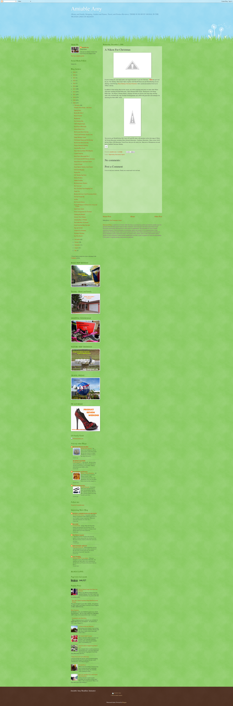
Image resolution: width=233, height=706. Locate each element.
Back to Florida (78, 116)
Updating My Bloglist (79, 214)
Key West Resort (78, 236)
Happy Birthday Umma (80, 137)
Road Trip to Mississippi (80, 126)
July (76, 250)
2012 (74, 92)
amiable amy (85, 47)
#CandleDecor (82, 665)
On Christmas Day (78, 121)
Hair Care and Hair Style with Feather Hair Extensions (88, 675)
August (76, 248)
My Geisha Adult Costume (85, 636)
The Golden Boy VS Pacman (81, 222)
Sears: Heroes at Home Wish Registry (83, 151)
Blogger (124, 702)
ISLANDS (75, 524)
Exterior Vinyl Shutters (80, 217)
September (77, 245)
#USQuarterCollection (86, 448)
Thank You (77, 191)
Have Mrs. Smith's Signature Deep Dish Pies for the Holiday (85, 601)
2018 (74, 75)
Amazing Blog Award (79, 148)
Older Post (158, 216)
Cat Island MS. (76, 525)
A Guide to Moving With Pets (86, 626)
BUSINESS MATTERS (79, 461)
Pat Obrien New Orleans (79, 515)
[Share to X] (130, 152)
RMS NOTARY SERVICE (80, 546)
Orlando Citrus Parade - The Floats (83, 107)
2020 (74, 72)
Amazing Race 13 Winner (80, 220)
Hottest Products (78, 178)
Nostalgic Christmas (79, 233)
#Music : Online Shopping (87, 473)
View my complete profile (77, 56)
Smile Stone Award (79, 209)
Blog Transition (75, 610)
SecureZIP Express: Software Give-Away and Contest (85, 205)
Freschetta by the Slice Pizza (79, 618)
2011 (74, 94)
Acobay (76, 199)
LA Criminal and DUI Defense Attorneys (84, 159)
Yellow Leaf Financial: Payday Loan (83, 134)
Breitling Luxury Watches (80, 183)
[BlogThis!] (129, 152)
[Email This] (127, 152)
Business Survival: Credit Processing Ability (85, 194)
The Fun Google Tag (79, 196)
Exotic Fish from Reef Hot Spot (82, 225)
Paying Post (77, 172)
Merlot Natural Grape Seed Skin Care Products (88, 590)
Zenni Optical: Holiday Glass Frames (83, 167)
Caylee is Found (78, 164)
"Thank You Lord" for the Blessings (80, 657)
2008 (74, 103)
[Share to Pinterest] (134, 152)
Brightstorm (77, 118)
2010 (74, 97)
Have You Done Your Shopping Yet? (83, 188)
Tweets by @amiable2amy (77, 505)
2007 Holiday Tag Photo (80, 175)
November (77, 239)
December (77, 105)
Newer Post (107, 216)
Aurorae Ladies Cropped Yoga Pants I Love (88, 646)
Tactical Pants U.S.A (79, 129)
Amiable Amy (86, 8)
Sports (123, 154)
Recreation (118, 154)
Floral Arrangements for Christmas (83, 211)
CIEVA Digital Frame (79, 124)
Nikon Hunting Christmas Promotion (127, 83)
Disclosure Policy (107, 225)
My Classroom (77, 186)
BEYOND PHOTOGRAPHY (80, 447)
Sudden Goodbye (78, 180)
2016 (74, 80)
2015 (74, 83)
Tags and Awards (78, 228)
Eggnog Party (77, 110)
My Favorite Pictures (79, 202)
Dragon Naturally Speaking (81, 145)
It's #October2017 (77, 462)
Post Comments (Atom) (116, 220)
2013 (74, 89)
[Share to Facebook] (132, 152)
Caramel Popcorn (78, 153)
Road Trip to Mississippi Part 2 (82, 156)
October (77, 242)
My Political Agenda (78, 535)
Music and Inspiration (79, 486)
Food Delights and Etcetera (80, 472)
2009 (74, 100)
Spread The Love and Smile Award (83, 161)
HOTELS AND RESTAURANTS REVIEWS (85, 513)
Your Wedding (77, 557)
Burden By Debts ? (79, 113)
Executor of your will (78, 547)
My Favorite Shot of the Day (81, 132)
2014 (74, 86)
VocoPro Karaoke (85, 487)
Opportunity (112, 154)
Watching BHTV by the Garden (81, 558)
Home (133, 216)
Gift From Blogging (79, 170)
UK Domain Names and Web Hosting (83, 140)
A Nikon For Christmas (80, 230)
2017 (74, 78)
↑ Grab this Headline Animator (116, 695)
